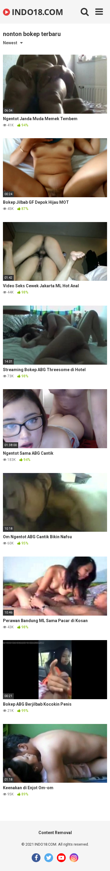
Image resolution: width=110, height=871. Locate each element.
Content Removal (55, 832)
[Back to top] (99, 859)
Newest (10, 42)
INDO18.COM (36, 11)
